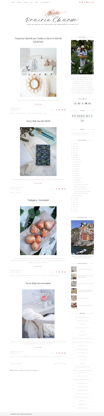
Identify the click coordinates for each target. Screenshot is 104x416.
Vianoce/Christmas (81, 393)
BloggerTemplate (28, 414)
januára (76, 159)
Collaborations (21, 113)
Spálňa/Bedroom (58, 356)
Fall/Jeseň (19, 356)
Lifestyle (19, 192)
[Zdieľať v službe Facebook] (56, 110)
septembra (77, 178)
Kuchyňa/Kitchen (81, 349)
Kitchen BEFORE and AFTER (84, 305)
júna (75, 171)
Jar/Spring (81, 345)
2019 (74, 157)
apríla (76, 166)
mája (75, 168)
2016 (74, 150)
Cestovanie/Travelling (81, 317)
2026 (74, 211)
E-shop (81, 331)
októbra (76, 180)
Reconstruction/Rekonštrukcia (81, 379)
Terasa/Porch (81, 386)
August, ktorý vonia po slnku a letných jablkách (86, 276)
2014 (74, 146)
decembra (77, 195)
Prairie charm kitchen (83, 298)
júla (75, 173)
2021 (74, 200)
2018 (74, 155)
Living (45, 113)
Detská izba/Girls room (34, 113)
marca (76, 164)
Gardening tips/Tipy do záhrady (37, 275)
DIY (81, 324)
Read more (38, 104)
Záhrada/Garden (54, 275)
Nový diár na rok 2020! (38, 121)
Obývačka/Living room (81, 367)
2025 (74, 209)
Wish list (81, 400)
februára (76, 162)
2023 (74, 204)
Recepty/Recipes (81, 376)
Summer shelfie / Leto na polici (85, 283)
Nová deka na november (38, 283)
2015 (74, 148)
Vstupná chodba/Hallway (81, 397)
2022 (74, 202)
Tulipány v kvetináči (38, 200)
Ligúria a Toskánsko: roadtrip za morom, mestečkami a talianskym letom (82, 257)
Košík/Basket (27, 356)
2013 (74, 144)
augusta (76, 175)
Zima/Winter (81, 404)
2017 (74, 153)
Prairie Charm (17, 414)
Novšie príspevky (16, 363)
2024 (74, 207)
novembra (77, 182)
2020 (74, 198)
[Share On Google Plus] (65, 110)
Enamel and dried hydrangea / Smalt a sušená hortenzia (85, 291)
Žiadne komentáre (15, 110)
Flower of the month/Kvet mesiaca (81, 338)
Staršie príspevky (59, 363)
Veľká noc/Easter (81, 390)
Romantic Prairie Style (44, 356)
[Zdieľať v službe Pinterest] (62, 110)
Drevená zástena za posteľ (85, 269)
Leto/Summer (81, 356)
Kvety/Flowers (81, 352)
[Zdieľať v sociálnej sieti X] (59, 110)
